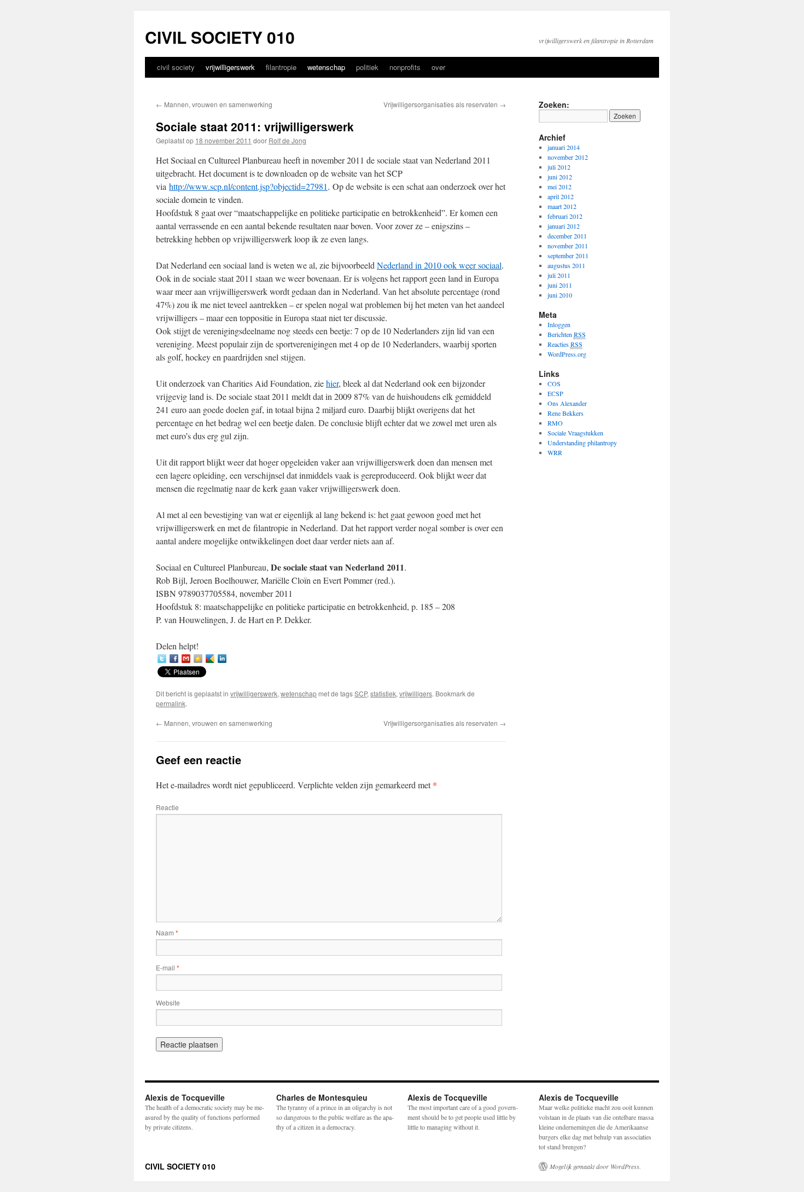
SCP (360, 693)
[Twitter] (162, 658)
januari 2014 (563, 147)
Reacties (564, 344)
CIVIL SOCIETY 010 (220, 37)
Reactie (167, 807)
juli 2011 (558, 275)
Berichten (566, 334)
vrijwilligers (415, 693)
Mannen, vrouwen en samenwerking (214, 104)
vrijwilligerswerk (230, 67)
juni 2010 (559, 294)
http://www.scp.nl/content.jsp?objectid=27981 (248, 186)
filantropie (281, 67)
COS (554, 383)
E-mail (167, 967)
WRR (554, 452)
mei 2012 (559, 186)
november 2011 (567, 245)
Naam (167, 932)
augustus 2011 (566, 265)
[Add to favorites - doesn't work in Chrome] (198, 658)
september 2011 (568, 255)
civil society (176, 67)
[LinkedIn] (222, 658)
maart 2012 (561, 206)
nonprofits (405, 67)
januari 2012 (563, 226)
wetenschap (326, 67)
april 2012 (560, 196)
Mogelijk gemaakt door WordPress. (595, 1166)
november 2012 (567, 157)
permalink (170, 703)
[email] (186, 658)
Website (168, 1002)
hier (332, 383)
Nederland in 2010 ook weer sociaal (439, 265)
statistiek (383, 693)
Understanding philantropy (582, 442)
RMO (555, 422)
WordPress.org (566, 354)
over (438, 67)
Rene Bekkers (565, 413)
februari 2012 (564, 216)
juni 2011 (559, 285)
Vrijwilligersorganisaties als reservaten (444, 104)
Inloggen (558, 324)
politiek (367, 67)
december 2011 (567, 235)
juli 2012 (558, 166)
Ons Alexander (567, 403)
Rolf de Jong (287, 140)
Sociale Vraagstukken (575, 432)
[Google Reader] (210, 658)
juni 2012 (559, 176)
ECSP (555, 393)
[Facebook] (174, 658)
